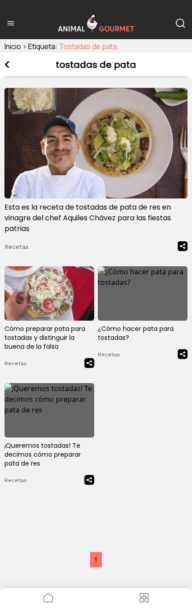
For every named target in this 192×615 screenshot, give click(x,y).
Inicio (12, 46)
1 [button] (96, 559)
